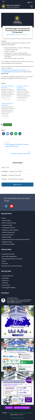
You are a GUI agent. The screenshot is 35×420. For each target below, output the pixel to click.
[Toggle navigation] (31, 6)
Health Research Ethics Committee (12, 259)
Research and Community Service (12, 266)
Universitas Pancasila (8, 254)
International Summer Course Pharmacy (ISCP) (16, 239)
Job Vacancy (7, 124)
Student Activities (7, 225)
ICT (24, 414)
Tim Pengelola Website (8, 287)
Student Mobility (6, 237)
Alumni (4, 218)
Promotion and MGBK (8, 244)
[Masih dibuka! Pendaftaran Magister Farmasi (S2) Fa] (17, 388)
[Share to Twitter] (7, 133)
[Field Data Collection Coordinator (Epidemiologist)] (24, 93)
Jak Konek (5, 283)
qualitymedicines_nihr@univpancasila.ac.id (14, 70)
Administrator (11, 34)
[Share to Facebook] (3, 133)
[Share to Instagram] (19, 133)
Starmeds (5, 263)
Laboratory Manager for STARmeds (20, 152)
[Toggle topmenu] (3, 2)
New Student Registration (9, 256)
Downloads (5, 278)
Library (4, 261)
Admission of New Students (10, 230)
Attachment (18, 184)
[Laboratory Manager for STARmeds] (9, 92)
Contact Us (5, 280)
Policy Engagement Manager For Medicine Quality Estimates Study (17, 144)
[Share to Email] (11, 133)
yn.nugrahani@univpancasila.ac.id (11, 72)
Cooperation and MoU (8, 227)
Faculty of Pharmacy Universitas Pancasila (19, 413)
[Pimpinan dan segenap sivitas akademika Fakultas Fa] (17, 321)
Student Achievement (8, 232)
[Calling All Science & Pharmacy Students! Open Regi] (17, 355)
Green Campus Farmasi (9, 223)
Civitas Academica (7, 276)
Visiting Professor (7, 242)
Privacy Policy (6, 285)
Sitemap (21, 418)
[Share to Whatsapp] (15, 133)
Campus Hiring (6, 220)
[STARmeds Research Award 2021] (9, 110)
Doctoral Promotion (8, 235)
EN (31, 2)
